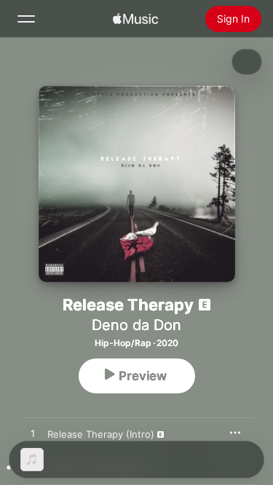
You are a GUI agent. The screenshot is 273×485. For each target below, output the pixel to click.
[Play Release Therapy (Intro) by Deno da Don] (32, 434)
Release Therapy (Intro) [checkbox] (100, 434)
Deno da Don (136, 325)
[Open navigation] (26, 19)
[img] (135, 18)
